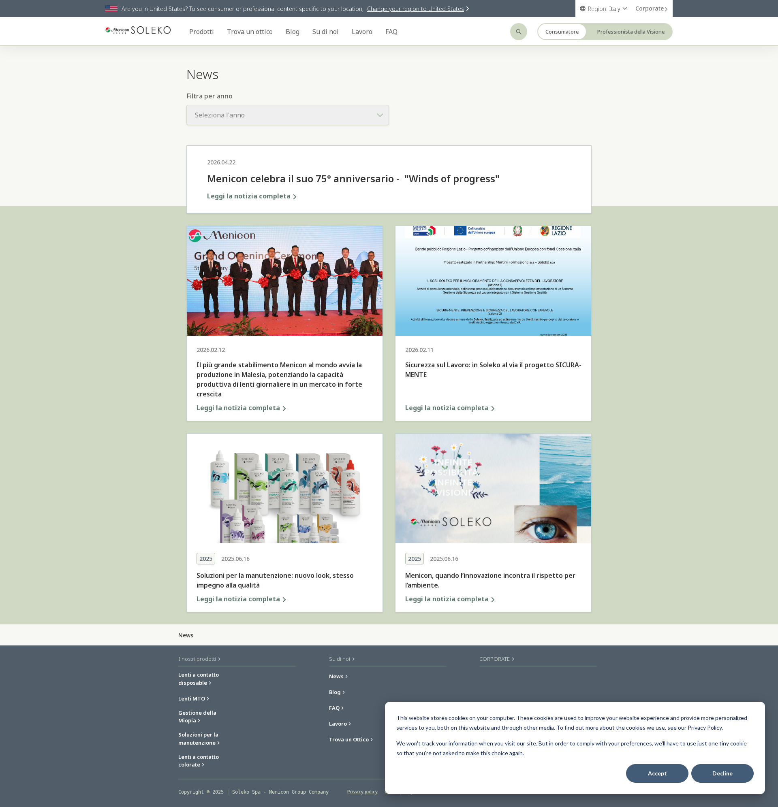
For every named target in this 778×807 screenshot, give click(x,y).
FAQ (391, 31)
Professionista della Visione (631, 31)
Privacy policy (362, 791)
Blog (292, 31)
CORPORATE (495, 658)
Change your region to (415, 9)
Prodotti (201, 31)
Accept (657, 773)
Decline (722, 773)
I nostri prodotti (197, 658)
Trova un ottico (250, 31)
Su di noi (325, 31)
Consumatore (562, 31)
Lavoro (362, 31)
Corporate (649, 8)
